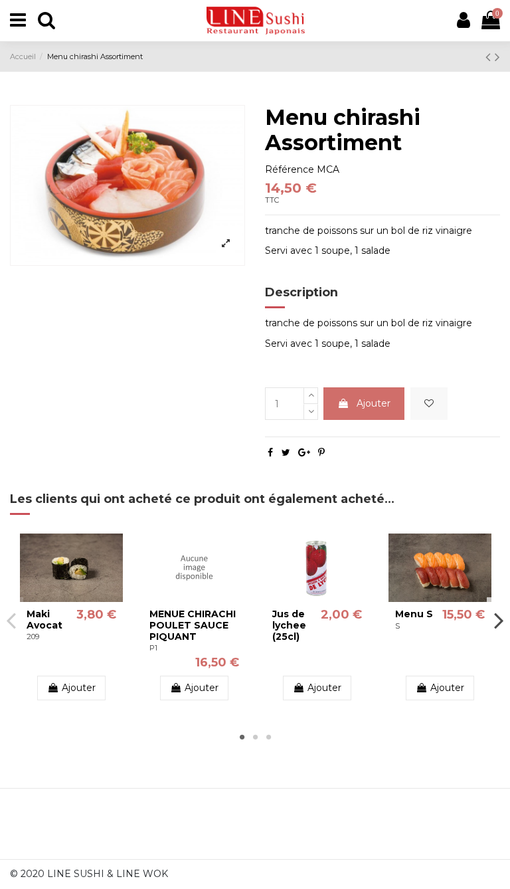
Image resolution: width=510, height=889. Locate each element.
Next (498, 619)
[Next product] (497, 57)
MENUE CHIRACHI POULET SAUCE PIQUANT (192, 625)
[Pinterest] (321, 452)
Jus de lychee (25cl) (289, 625)
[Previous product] (490, 57)
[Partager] (270, 452)
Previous (11, 619)
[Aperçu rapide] (81, 597)
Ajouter (373, 403)
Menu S (414, 614)
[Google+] (304, 452)
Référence (289, 169)
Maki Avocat (44, 619)
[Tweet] (286, 452)
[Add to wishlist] (429, 403)
